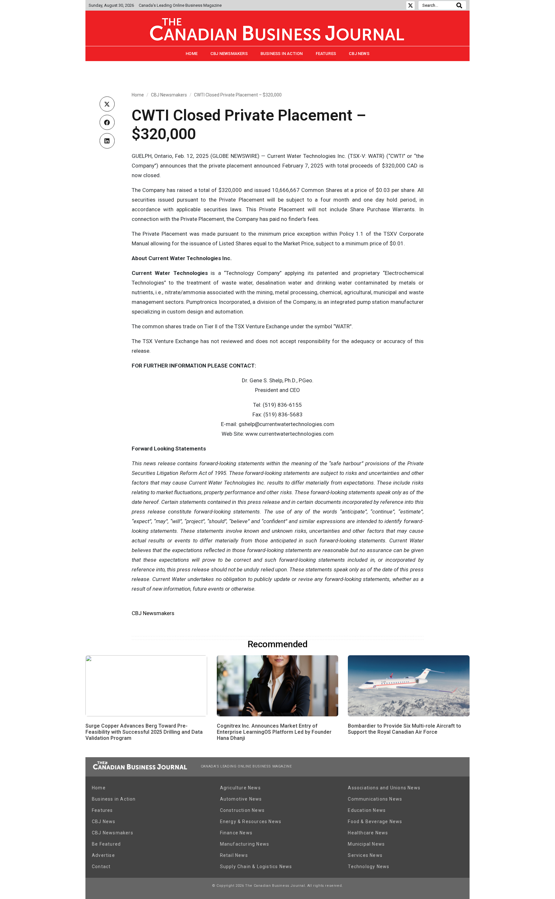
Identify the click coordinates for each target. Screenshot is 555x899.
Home (192, 53)
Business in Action (281, 53)
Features (326, 53)
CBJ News (359, 53)
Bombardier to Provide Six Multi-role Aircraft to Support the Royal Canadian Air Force (404, 729)
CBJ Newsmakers (229, 53)
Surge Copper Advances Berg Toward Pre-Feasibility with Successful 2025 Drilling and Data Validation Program (144, 732)
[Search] (459, 5)
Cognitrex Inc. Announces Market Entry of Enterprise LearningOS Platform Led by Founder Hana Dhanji (274, 732)
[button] (107, 104)
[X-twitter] (410, 5)
